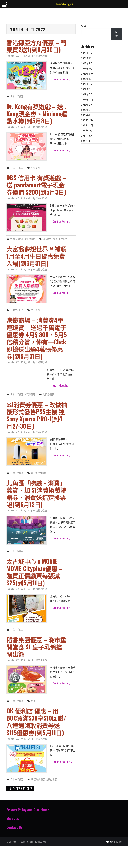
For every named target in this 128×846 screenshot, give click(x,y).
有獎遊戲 (35, 167)
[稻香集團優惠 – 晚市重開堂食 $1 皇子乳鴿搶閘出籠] (26, 679)
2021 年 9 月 (86, 135)
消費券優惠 (51, 779)
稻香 (33, 700)
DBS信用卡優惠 (50, 238)
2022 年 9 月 (87, 84)
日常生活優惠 (16, 96)
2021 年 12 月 (87, 120)
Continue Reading (63, 79)
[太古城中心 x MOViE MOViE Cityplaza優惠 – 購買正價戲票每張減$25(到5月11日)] (26, 608)
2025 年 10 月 (87, 58)
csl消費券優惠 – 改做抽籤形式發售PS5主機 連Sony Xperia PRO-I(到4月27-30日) (36, 415)
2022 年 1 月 (86, 115)
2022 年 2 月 (87, 109)
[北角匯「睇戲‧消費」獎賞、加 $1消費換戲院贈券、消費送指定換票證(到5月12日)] (26, 530)
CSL (32, 472)
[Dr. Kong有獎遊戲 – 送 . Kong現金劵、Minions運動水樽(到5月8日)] (26, 146)
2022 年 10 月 (87, 78)
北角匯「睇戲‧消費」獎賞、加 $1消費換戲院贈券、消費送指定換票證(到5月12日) (36, 493)
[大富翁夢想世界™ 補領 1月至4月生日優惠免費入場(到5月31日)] (26, 289)
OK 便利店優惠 (38, 779)
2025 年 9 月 (87, 63)
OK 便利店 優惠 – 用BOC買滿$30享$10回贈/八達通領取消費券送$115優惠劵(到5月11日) (36, 721)
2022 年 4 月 (87, 99)
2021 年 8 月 (86, 140)
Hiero (108, 841)
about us (12, 818)
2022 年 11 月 (87, 73)
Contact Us (14, 827)
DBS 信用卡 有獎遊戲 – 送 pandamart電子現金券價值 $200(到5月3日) (36, 184)
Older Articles (22, 788)
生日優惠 (35, 310)
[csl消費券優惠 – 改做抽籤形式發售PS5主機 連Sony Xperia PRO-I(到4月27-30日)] (26, 451)
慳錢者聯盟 (41, 55)
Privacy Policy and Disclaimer (27, 809)
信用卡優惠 (15, 238)
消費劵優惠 (29, 394)
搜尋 (83, 25)
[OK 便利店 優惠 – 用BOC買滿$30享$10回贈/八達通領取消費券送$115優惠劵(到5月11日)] (26, 758)
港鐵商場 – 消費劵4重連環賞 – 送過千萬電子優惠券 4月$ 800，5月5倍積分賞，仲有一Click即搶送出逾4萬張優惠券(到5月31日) (36, 337)
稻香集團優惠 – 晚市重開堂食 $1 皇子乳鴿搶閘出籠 (36, 646)
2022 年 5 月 (87, 94)
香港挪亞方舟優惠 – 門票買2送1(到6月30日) (36, 46)
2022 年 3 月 (87, 104)
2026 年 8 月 (87, 53)
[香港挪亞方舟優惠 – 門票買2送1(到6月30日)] (26, 75)
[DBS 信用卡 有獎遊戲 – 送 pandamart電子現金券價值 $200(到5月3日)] (26, 217)
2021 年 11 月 (87, 125)
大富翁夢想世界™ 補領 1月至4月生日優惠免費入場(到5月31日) (36, 256)
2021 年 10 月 (87, 130)
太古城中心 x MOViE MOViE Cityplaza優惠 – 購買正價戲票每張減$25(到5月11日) (34, 572)
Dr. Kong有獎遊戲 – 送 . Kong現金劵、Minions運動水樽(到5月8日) (36, 113)
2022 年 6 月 (87, 89)
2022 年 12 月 (87, 68)
